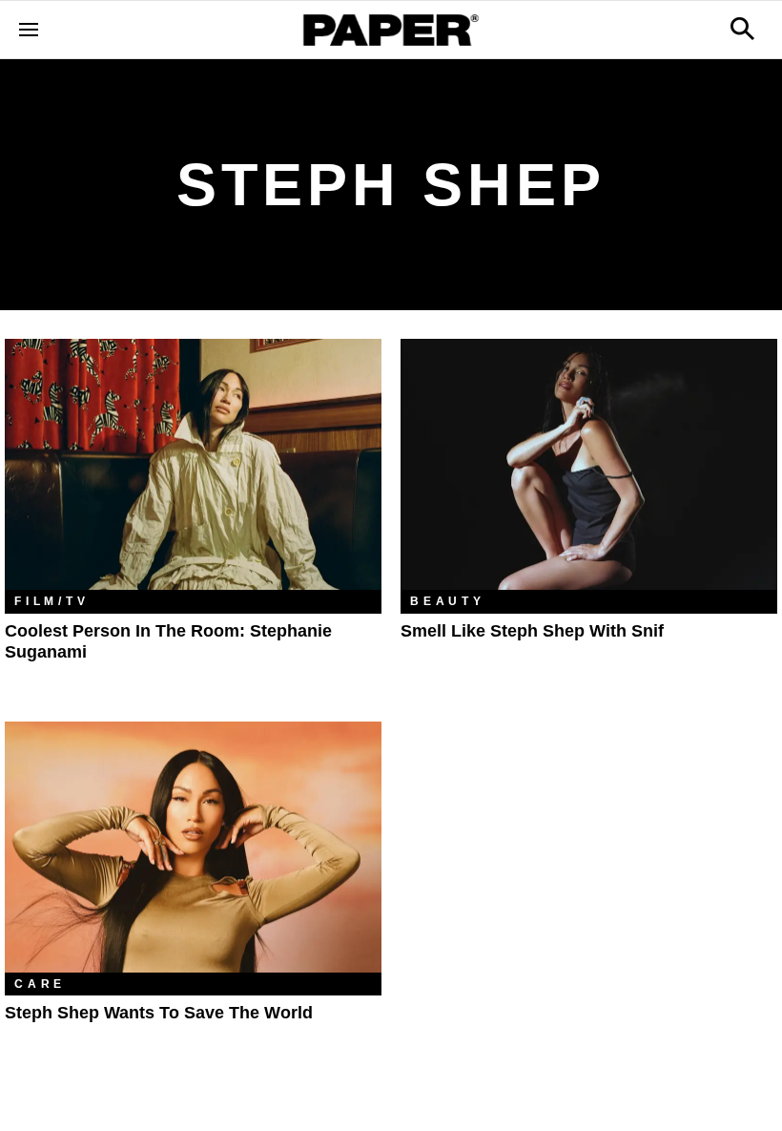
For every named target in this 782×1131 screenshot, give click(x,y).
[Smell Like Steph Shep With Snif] (589, 464)
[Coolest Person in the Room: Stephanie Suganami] (193, 464)
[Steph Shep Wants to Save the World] (193, 847)
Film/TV (52, 601)
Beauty (447, 601)
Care (40, 984)
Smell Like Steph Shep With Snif (532, 630)
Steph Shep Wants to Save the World (159, 1012)
